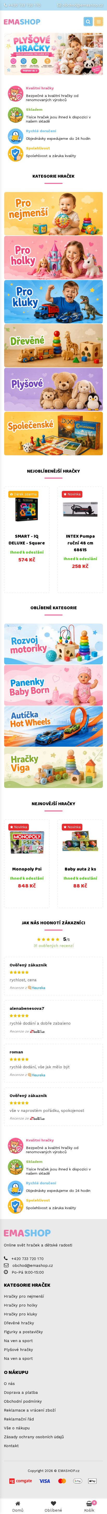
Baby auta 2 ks (80, 869)
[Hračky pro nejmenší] (53, 214)
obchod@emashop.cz (83, 5)
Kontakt (11, 1445)
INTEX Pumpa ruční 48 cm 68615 (80, 543)
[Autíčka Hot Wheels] (53, 726)
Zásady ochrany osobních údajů (34, 1437)
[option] (27, 539)
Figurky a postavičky (23, 1332)
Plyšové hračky (18, 1349)
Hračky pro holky (20, 1305)
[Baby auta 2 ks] (80, 842)
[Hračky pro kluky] (53, 302)
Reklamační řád (19, 1419)
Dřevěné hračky (19, 1323)
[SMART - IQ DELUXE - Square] (26, 509)
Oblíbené (53, 1510)
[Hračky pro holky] (53, 258)
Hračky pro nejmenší (24, 1296)
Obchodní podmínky (23, 1401)
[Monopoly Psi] (26, 842)
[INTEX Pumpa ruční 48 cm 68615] (80, 509)
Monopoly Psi (27, 869)
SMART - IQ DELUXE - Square (27, 540)
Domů (17, 1510)
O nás (9, 1383)
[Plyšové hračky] (53, 389)
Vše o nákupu (17, 1428)
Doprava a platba (21, 1392)
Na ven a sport (18, 1340)
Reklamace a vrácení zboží (30, 1410)
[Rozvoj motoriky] (53, 644)
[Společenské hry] (53, 433)
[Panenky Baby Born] (53, 685)
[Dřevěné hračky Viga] (53, 767)
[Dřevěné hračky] (53, 346)
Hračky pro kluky (20, 1314)
